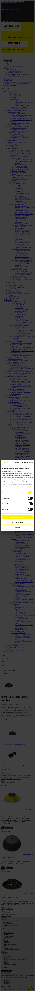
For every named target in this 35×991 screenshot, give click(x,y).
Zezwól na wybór (17, 522)
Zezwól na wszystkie (17, 517)
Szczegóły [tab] (15, 462)
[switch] (30, 498)
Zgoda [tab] (6, 462)
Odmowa (17, 527)
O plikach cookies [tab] (27, 462)
